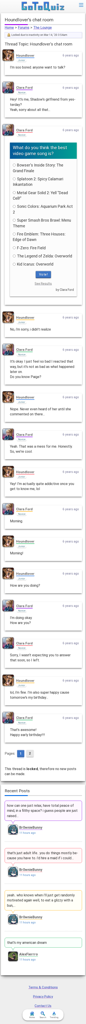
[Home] (43, 6)
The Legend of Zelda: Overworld (44, 256)
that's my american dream (27, 943)
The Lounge (42, 27)
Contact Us (43, 1006)
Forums (23, 27)
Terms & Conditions (43, 987)
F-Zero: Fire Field (31, 248)
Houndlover (25, 56)
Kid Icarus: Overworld (35, 264)
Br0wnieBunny (30, 827)
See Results (43, 283)
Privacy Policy (43, 997)
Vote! (43, 274)
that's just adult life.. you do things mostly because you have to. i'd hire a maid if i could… (42, 855)
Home (9, 27)
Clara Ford (24, 88)
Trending (54, 1017)
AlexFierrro (28, 954)
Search (43, 1017)
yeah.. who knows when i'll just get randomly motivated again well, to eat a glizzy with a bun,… (41, 900)
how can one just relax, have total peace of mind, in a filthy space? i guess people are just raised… (42, 810)
